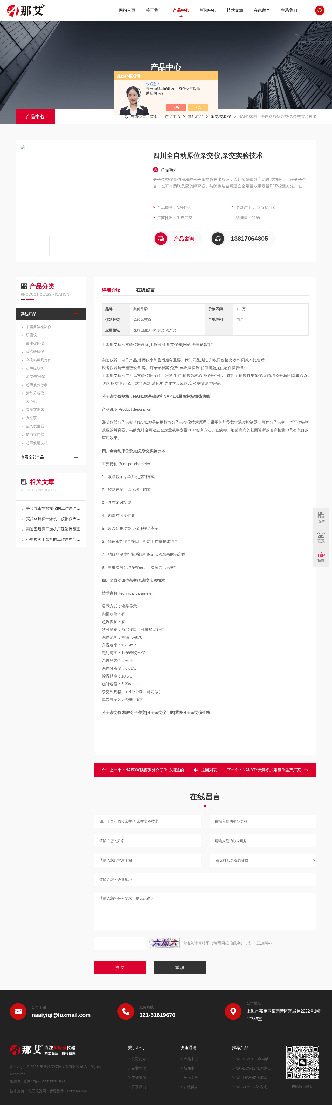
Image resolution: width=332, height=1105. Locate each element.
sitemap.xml (77, 1091)
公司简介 (139, 1059)
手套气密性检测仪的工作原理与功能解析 (53, 508)
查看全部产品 (32, 457)
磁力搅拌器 (35, 434)
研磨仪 (31, 335)
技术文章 (235, 10)
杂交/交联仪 (221, 116)
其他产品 (195, 116)
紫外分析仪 (35, 393)
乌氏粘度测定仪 (38, 360)
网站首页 (127, 10)
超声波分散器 (37, 385)
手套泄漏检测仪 (38, 327)
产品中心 (181, 10)
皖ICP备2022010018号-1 (44, 1081)
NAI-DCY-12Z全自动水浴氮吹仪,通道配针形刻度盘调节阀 (255, 1059)
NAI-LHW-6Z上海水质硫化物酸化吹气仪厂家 (255, 1077)
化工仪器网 (37, 1091)
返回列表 (209, 770)
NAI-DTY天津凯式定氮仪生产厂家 (272, 770)
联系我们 (289, 10)
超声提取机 (35, 368)
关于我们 (154, 10)
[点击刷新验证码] (164, 943)
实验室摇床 (35, 410)
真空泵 (31, 418)
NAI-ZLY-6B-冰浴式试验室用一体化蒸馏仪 (255, 1087)
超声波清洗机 (37, 443)
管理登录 (56, 1091)
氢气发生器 (35, 426)
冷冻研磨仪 (35, 352)
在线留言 (262, 10)
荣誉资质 (139, 1077)
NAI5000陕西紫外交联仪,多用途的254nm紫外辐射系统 (172, 770)
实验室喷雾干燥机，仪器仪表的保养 (53, 518)
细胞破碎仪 (35, 343)
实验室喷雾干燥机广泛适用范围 (53, 529)
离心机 (31, 401)
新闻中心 (208, 10)
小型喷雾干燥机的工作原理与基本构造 (53, 539)
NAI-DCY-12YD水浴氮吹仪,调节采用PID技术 (255, 1068)
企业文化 (139, 1068)
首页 (154, 116)
